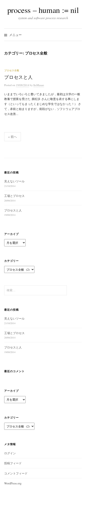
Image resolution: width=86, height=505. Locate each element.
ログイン (10, 453)
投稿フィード (13, 463)
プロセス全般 (11, 70)
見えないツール (14, 181)
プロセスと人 (18, 77)
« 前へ (12, 137)
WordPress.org (13, 483)
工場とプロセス (14, 196)
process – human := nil (43, 10)
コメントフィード (16, 473)
